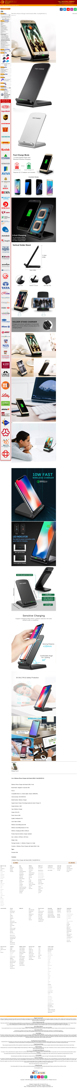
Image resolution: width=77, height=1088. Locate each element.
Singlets (1, 893)
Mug (29, 878)
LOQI (48, 969)
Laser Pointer (68, 867)
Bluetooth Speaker (40, 877)
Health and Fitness (50, 867)
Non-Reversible (2, 877)
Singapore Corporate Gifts (51, 1009)
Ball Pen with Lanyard (31, 909)
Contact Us (3, 72)
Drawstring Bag (21, 874)
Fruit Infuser (30, 875)
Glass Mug (30, 877)
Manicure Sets (69, 927)
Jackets (1, 870)
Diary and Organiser (12, 950)
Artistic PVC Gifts (69, 911)
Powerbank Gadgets (4, 37)
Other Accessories (31, 953)
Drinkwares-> (3, 25)
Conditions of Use (4, 71)
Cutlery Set (30, 948)
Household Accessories (13, 922)
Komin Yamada (50, 999)
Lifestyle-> (3, 30)
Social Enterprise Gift (69, 937)
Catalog (3, 5)
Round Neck (2, 889)
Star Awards (11, 871)
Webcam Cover (69, 941)
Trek (48, 980)
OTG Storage (40, 915)
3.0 (38, 893)
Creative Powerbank (4, 36)
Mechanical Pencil (31, 911)
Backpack (20, 867)
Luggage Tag (31, 952)
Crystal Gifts (49, 984)
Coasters (30, 871)
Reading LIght (59, 868)
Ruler (67, 919)
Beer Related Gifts (12, 911)
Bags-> (2, 24)
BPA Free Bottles (31, 868)
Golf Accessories (12, 921)
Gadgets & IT (40, 865)
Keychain (68, 925)
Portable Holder (40, 918)
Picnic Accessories (12, 935)
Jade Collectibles (50, 1005)
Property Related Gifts (13, 937)
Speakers (39, 886)
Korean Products (12, 925)
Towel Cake (2, 905)
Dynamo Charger (40, 914)
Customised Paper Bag (22, 871)
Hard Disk (20, 955)
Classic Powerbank (4, 35)
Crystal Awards (12, 867)
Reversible (1, 878)
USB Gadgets (40, 890)
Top (0, 5)
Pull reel (68, 932)
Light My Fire (49, 968)
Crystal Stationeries (50, 990)
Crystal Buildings (50, 987)
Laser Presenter (69, 865)
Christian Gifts (59, 911)
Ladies (11, 926)
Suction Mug (30, 885)
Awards (11, 865)
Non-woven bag (21, 881)
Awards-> (2, 23)
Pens (29, 908)
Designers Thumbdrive (22, 952)
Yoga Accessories (12, 944)
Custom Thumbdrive (22, 950)
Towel (1, 897)
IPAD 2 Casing (50, 953)
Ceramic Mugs (31, 870)
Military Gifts (3, 31)
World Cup (1, 952)
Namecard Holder (69, 931)
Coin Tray (68, 922)
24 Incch (39, 950)
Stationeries (12, 946)
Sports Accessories (3, 946)
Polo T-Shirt (1, 884)
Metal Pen (30, 912)
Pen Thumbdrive (21, 963)
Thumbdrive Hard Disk (22, 946)
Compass (1, 948)
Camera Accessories (41, 911)
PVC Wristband (69, 918)
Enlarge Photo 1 (15, 771)
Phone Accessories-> (4, 33)
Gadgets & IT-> (3, 26)
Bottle (39, 956)
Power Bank (6, 5)
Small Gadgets (69, 935)
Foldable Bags (21, 875)
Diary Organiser (12, 952)
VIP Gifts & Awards (51, 946)
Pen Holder (11, 966)
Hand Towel (2, 902)
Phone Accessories (41, 908)
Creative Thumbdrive (22, 949)
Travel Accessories (31, 946)
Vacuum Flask (30, 888)
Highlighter (11, 958)
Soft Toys (11, 939)
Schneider (49, 975)
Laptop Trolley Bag (21, 878)
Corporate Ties (2, 868)
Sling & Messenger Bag (22, 887)
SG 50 (49, 994)
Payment (2, 68)
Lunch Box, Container (12, 928)
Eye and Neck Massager (41, 879)
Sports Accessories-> (5, 43)
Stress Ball (68, 940)
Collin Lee (49, 993)
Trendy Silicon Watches (70, 921)
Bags (20, 865)
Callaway (49, 961)
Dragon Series (50, 965)
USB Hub (39, 892)
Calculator (11, 948)
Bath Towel (1, 898)
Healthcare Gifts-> (4, 27)
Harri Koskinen (50, 996)
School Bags (21, 884)
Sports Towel (2, 904)
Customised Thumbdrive (70, 914)
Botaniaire (49, 959)
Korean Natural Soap (50, 1006)
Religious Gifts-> (4, 41)
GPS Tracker (40, 880)
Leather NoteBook (50, 955)
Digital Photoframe (12, 933)
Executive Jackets (2, 871)
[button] (58, 5)
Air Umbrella (39, 955)
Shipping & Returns (4, 69)
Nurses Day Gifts (50, 870)
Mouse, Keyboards (41, 883)
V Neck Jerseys (2, 895)
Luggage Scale (31, 950)
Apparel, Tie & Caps (3, 865)
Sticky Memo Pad (12, 968)
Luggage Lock (31, 949)
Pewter (49, 1008)
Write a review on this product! (7, 80)
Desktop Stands (40, 912)
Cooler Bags (21, 870)
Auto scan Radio (40, 867)
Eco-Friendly (68, 924)
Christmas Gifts (59, 912)
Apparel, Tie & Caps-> (5, 22)
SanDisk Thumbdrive (22, 965)
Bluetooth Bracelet (40, 871)
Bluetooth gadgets (41, 874)
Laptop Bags (21, 877)
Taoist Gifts (58, 917)
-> (4, 34)
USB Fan (39, 889)
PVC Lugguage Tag (69, 915)
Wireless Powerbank (12, 5)
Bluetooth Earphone (40, 873)
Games (11, 919)
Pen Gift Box (30, 915)
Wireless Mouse (40, 884)
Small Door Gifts (69, 908)
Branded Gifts (49, 950)
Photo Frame (11, 932)
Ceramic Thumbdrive (22, 948)
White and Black (69, 938)
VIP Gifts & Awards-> (4, 47)
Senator (49, 977)
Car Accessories (12, 912)
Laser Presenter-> (4, 28)
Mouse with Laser (69, 870)
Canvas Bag (21, 868)
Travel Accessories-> (4, 45)
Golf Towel (1, 901)
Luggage (20, 880)
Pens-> (2, 32)
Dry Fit (1, 887)
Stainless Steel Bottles (32, 884)
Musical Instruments (12, 929)
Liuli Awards (11, 868)
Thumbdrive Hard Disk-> (5, 44)
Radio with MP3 (40, 868)
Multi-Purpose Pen (31, 914)
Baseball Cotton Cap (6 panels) (6, 64)
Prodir (48, 974)
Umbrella (39, 946)
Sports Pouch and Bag (22, 888)
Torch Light (58, 870)
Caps (1, 867)
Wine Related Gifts (12, 942)
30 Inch (39, 953)
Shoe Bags (21, 885)
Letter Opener (12, 959)
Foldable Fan (11, 918)
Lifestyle (11, 908)
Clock (10, 914)
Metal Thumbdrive (21, 959)
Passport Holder (31, 955)
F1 (0, 950)
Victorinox (49, 981)
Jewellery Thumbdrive (22, 956)
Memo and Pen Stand (13, 961)
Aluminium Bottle (31, 867)
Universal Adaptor (31, 959)
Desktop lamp (59, 867)
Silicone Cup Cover (69, 934)
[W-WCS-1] (17, 5)
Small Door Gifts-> (4, 42)
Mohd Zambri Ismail (50, 1000)
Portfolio (11, 955)
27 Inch (39, 952)
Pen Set (30, 918)
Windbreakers (2, 875)
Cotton (1, 886)
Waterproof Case (40, 921)
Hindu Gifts (58, 914)
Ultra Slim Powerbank (5, 38)
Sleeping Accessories (32, 956)
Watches (11, 941)
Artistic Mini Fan (69, 909)
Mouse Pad (49, 956)
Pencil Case (20, 882)
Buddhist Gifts (59, 909)
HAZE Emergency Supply (51, 868)
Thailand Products (50, 1012)
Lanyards (1, 880)
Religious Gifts (59, 908)
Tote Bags (49, 971)
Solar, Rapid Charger (41, 919)
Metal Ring (11, 870)
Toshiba (49, 978)
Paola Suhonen (50, 1002)
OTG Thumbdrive (21, 962)
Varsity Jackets (2, 874)
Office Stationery (12, 965)
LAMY (48, 967)
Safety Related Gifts (12, 938)
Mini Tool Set (68, 928)
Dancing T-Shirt (2, 883)
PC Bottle (30, 880)
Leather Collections (4, 29)
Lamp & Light (59, 865)
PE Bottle (30, 881)
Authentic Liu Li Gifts (50, 948)
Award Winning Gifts (50, 949)
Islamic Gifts (58, 915)
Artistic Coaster (69, 912)
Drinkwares (30, 865)
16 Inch (39, 948)
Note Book (11, 953)
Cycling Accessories (3, 949)
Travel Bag (20, 892)
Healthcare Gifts (50, 865)
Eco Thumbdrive (21, 953)
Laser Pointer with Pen (69, 868)
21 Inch (39, 949)
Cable (39, 909)
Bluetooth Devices (40, 870)
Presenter (68, 871)
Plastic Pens (30, 919)
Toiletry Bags (21, 891)
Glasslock (49, 962)
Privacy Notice (3, 70)
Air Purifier (11, 909)
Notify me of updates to (7, 94)
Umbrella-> (3, 46)
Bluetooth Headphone (41, 876)
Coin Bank (11, 915)
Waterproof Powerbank (5, 39)
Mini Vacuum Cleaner (12, 962)
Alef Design (49, 952)
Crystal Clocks (50, 988)
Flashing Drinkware (31, 874)
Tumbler (30, 887)
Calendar (11, 949)
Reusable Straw (31, 882)
